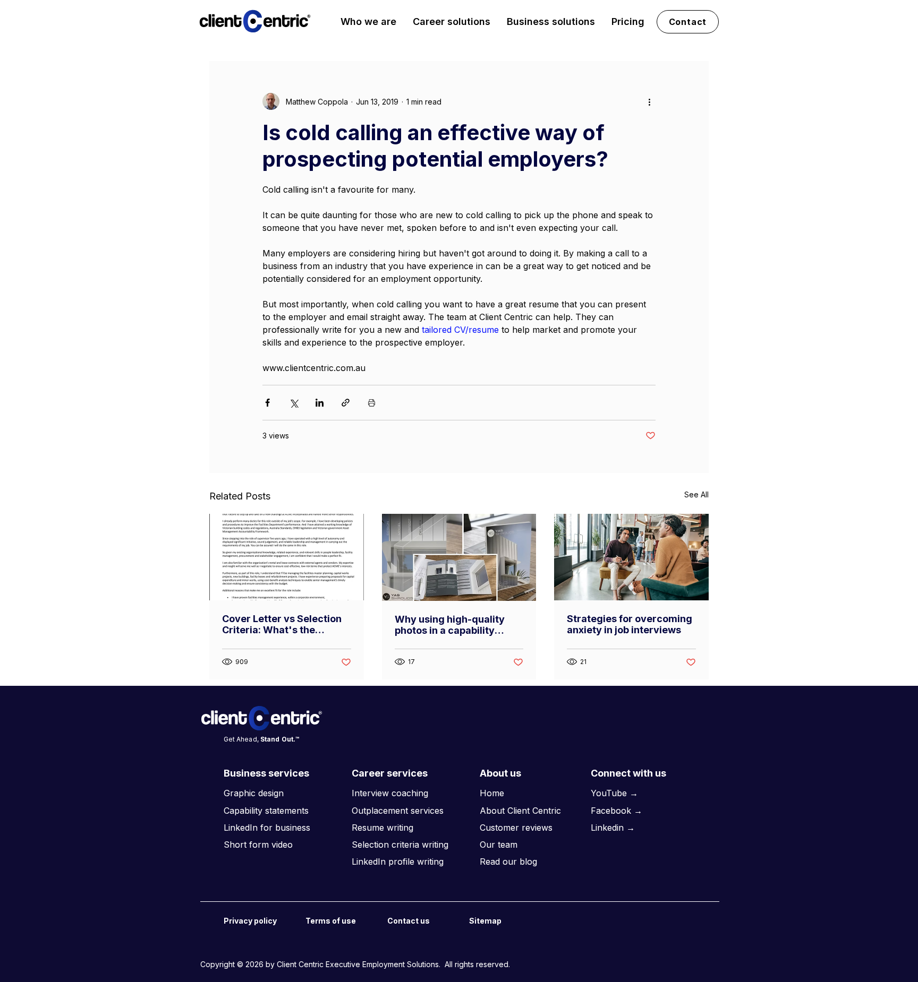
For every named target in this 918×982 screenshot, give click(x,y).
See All (696, 494)
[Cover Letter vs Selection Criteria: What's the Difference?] (286, 557)
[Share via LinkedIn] (319, 403)
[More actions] (649, 101)
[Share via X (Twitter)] (293, 403)
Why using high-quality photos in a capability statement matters (450, 625)
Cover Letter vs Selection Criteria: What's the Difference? (282, 624)
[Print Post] (372, 403)
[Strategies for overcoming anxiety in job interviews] (631, 557)
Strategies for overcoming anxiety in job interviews (629, 624)
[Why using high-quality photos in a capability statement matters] (459, 557)
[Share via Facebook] (267, 403)
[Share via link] (346, 403)
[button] (368, 21)
